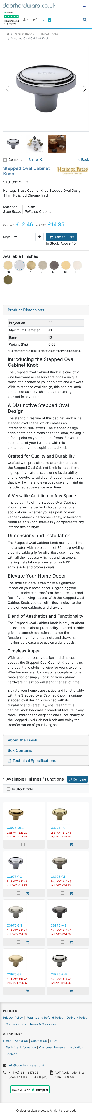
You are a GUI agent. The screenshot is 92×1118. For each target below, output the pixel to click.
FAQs (53, 1041)
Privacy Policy (13, 1017)
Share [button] (33, 160)
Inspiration (75, 1047)
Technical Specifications (34, 760)
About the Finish (22, 740)
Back (85, 160)
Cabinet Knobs (24, 34)
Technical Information (21, 1047)
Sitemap (11, 1054)
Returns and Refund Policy (44, 1017)
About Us (21, 1041)
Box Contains (20, 750)
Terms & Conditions (43, 1024)
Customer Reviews (52, 1047)
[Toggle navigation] (85, 5)
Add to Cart (64, 237)
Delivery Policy (77, 1017)
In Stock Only (22, 789)
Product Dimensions (26, 310)
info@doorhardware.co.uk (27, 1065)
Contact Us (39, 1041)
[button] (85, 88)
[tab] (46, 310)
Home (7, 1041)
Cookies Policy (16, 1024)
